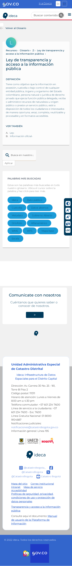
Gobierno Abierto (42, 215)
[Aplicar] (61, 15)
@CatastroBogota (32, 471)
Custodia (17, 207)
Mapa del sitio (19, 483)
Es (58, 3)
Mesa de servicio (33, 487)
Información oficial (21, 136)
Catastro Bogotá (51, 476)
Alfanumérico (39, 223)
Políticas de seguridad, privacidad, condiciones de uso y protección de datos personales (33, 497)
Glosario (24, 50)
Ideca (15, 200)
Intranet (15, 487)
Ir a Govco (45, 3)
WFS (29, 230)
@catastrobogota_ (35, 467)
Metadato (17, 215)
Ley (12, 132)
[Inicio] (10, 15)
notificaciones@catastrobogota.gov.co (34, 427)
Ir (34, 315)
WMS (15, 230)
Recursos (11, 50)
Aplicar (9, 163)
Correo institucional (42, 483)
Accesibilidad (19, 490)
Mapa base (48, 230)
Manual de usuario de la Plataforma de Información (34, 519)
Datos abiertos (39, 207)
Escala (15, 238)
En (64, 3)
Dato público (34, 200)
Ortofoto (17, 223)
